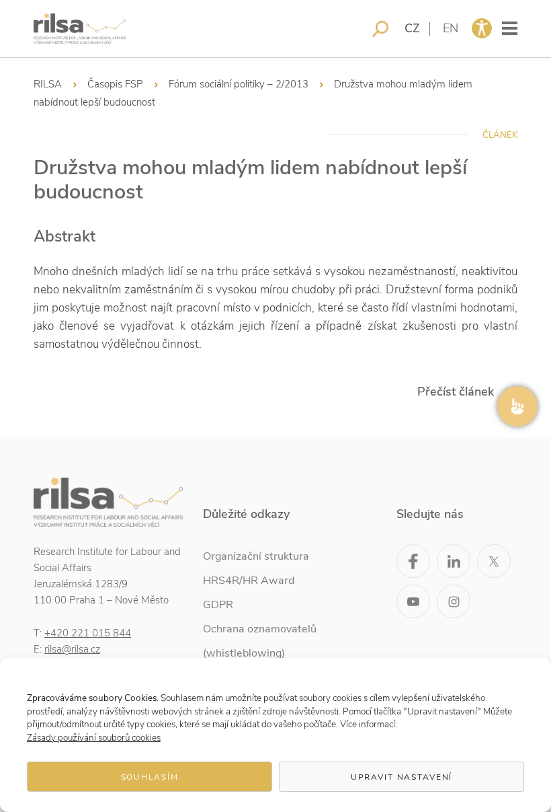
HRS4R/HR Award (248, 580)
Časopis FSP (115, 84)
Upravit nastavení (402, 777)
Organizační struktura (256, 556)
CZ (412, 28)
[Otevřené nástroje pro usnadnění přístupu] (482, 28)
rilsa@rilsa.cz (72, 649)
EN (450, 28)
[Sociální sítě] (517, 406)
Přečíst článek (455, 391)
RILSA (48, 84)
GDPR (218, 604)
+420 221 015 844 (87, 633)
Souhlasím (150, 777)
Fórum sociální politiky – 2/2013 (238, 84)
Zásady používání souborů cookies (94, 737)
